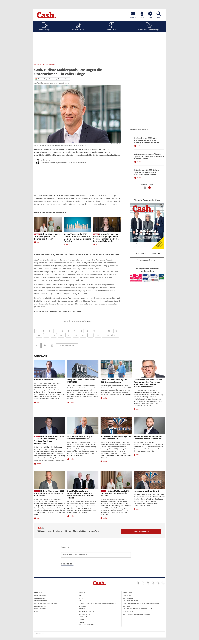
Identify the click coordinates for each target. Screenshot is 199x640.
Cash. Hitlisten (128, 611)
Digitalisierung (40, 606)
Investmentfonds (78, 30)
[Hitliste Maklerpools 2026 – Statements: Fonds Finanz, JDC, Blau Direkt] (49, 480)
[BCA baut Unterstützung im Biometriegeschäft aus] (82, 425)
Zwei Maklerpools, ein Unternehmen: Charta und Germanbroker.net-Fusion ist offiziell (81, 494)
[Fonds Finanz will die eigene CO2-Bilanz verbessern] (116, 369)
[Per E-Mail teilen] (52, 345)
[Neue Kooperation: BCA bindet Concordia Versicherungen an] (149, 425)
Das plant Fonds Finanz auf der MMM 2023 (81, 380)
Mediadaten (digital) (86, 611)
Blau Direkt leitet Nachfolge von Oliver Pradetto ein (116, 437)
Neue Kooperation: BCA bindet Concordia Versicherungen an (148, 437)
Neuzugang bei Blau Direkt (146, 491)
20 (83, 335)
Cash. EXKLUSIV (128, 598)
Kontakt (81, 609)
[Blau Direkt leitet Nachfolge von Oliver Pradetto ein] (116, 425)
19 (76, 335)
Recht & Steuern (40, 609)
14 (39, 335)
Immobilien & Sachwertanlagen (149, 30)
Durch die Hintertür (43, 379)
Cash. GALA (126, 606)
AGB (79, 601)
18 (68, 335)
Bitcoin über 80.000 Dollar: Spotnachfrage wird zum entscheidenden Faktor (146, 172)
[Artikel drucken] (44, 345)
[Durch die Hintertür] (49, 369)
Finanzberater (111, 30)
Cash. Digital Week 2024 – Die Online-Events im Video (141, 603)
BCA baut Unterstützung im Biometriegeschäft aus (80, 437)
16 (54, 335)
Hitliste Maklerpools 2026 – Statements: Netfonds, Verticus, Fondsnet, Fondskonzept (49, 439)
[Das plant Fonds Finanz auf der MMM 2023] (82, 369)
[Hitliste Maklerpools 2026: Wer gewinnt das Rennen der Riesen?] (48, 224)
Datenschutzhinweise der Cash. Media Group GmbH (97, 603)
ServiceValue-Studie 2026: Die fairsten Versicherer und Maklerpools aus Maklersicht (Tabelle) (77, 237)
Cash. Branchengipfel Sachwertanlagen (137, 609)
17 (61, 335)
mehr (39, 242)
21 (90, 335)
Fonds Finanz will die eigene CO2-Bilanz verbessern (114, 380)
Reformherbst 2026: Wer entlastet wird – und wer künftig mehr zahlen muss (146, 140)
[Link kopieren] (37, 345)
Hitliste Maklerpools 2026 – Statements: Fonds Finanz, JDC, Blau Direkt (49, 493)
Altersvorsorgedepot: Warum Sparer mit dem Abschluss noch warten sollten (149, 156)
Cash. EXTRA (127, 595)
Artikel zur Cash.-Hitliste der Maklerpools (57, 195)
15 (46, 335)
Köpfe (36, 611)
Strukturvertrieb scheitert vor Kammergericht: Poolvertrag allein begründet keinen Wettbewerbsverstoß (148, 383)
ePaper (80, 598)
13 (116, 331)
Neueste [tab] (133, 130)
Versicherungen (44, 30)
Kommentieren (67, 345)
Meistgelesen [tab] (143, 130)
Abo (79, 595)
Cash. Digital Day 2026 (130, 601)
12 (109, 331)
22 (98, 335)
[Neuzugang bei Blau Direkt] (149, 480)
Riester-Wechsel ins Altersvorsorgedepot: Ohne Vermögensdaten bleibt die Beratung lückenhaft (106, 237)
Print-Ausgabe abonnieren (147, 260)
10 (94, 331)
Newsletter (82, 617)
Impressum (82, 606)
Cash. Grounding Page (86, 625)
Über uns (81, 619)
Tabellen (81, 622)
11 (102, 331)
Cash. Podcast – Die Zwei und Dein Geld (137, 614)
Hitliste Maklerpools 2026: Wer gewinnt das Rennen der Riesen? (46, 236)
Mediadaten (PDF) (84, 614)
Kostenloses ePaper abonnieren (147, 253)
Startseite (110, 335)
